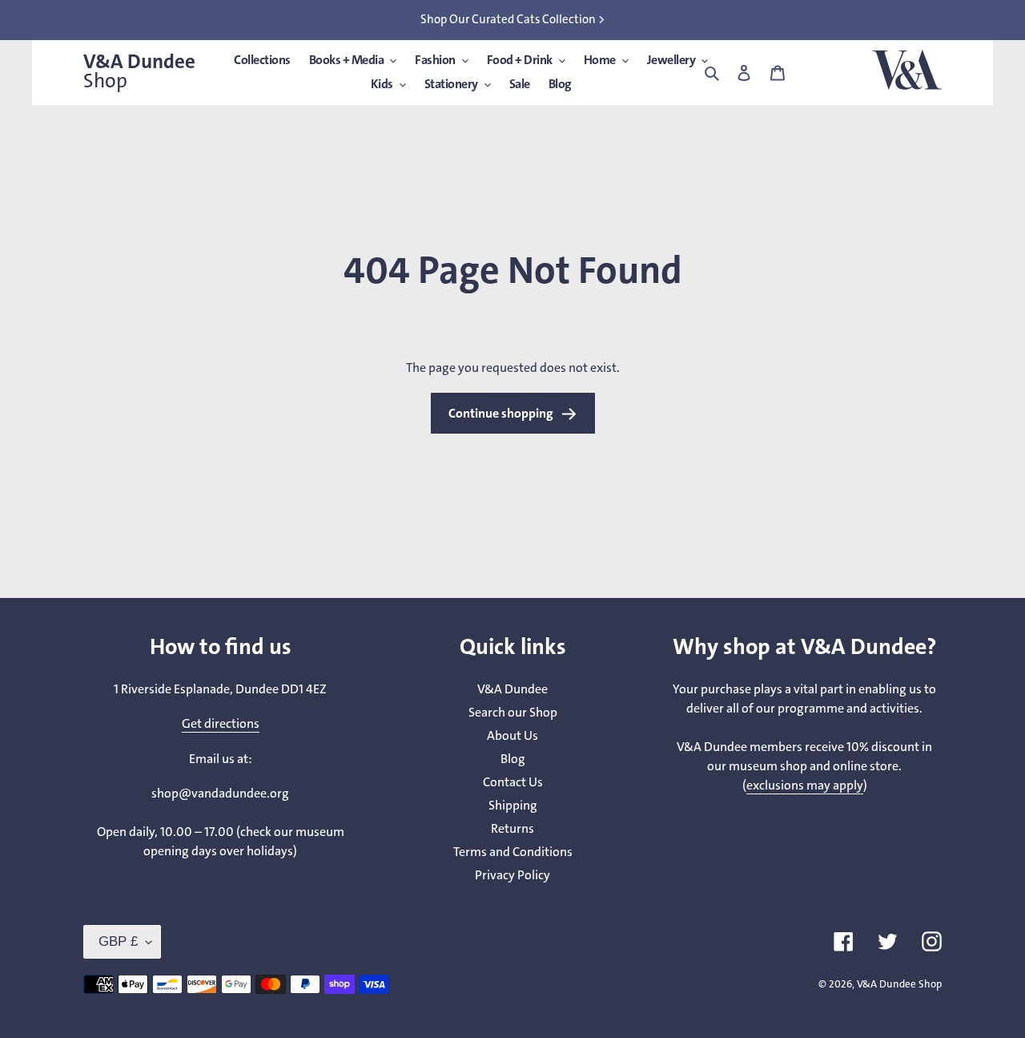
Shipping (512, 805)
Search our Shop (512, 712)
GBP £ (118, 941)
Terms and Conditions (513, 851)
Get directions (220, 723)
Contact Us (513, 781)
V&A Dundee (139, 71)
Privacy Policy (512, 874)
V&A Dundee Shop (899, 984)
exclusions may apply (804, 785)
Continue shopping (500, 413)
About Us (512, 735)
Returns (512, 828)
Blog (512, 758)
